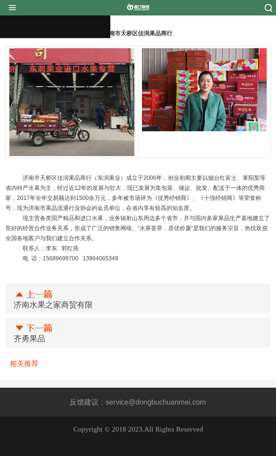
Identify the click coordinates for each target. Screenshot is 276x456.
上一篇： (53, 304)
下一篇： (29, 338)
